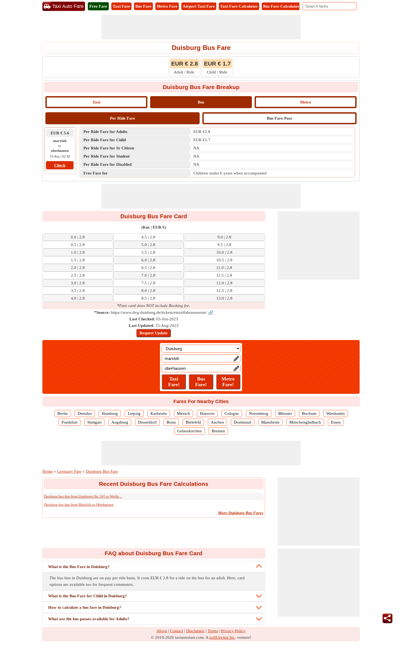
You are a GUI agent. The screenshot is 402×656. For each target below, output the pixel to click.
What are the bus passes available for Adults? (88, 619)
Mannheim (270, 422)
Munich (183, 413)
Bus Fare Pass (279, 118)
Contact (176, 631)
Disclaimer (195, 631)
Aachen (217, 422)
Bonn (171, 422)
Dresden (85, 413)
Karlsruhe (158, 413)
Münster (285, 413)
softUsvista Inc (222, 637)
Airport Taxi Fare (199, 6)
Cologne (232, 413)
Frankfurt (69, 422)
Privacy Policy (233, 631)
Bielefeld (193, 422)
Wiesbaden (335, 413)
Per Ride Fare (122, 118)
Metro (305, 102)
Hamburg (110, 413)
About (161, 631)
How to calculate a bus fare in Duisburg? (84, 607)
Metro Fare (167, 6)
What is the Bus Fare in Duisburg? (79, 567)
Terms (213, 631)
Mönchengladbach (305, 422)
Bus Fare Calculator (281, 6)
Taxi (96, 102)
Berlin (62, 413)
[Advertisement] (201, 27)
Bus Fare (143, 6)
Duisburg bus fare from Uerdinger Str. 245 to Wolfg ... (83, 496)
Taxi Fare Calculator (239, 6)
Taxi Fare (121, 6)
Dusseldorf (147, 422)
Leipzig (134, 413)
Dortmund (242, 422)
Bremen (218, 431)
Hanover (207, 413)
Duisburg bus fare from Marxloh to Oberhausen (78, 505)
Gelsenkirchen (189, 431)
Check (59, 165)
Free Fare (98, 6)
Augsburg (119, 422)
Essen (336, 422)
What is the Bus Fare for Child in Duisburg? (87, 596)
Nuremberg (258, 413)
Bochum (309, 413)
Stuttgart (94, 422)
